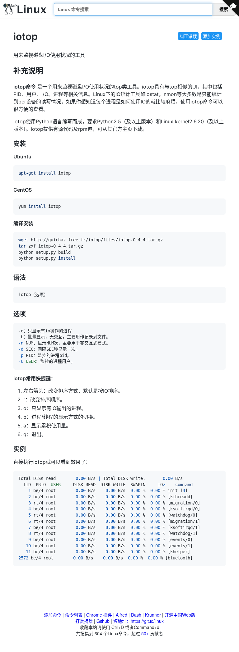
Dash (136, 615)
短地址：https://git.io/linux (138, 621)
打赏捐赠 (84, 621)
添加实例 (211, 36)
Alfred (121, 615)
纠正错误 (188, 36)
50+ (145, 633)
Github (103, 621)
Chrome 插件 (99, 615)
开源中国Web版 (180, 615)
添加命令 (52, 615)
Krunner (153, 615)
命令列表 (73, 615)
